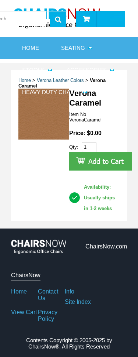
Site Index (78, 302)
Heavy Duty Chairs (50, 92)
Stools (33, 70)
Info (69, 291)
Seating (73, 48)
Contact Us (48, 294)
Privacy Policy (47, 315)
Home (19, 291)
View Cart (24, 312)
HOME (30, 48)
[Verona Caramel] (43, 138)
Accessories (87, 70)
